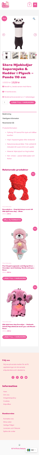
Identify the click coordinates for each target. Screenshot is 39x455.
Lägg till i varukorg (22, 102)
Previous (3, 55)
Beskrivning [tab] (6, 114)
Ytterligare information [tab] (10, 118)
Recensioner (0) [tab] (8, 123)
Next (36, 55)
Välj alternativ (12, 220)
